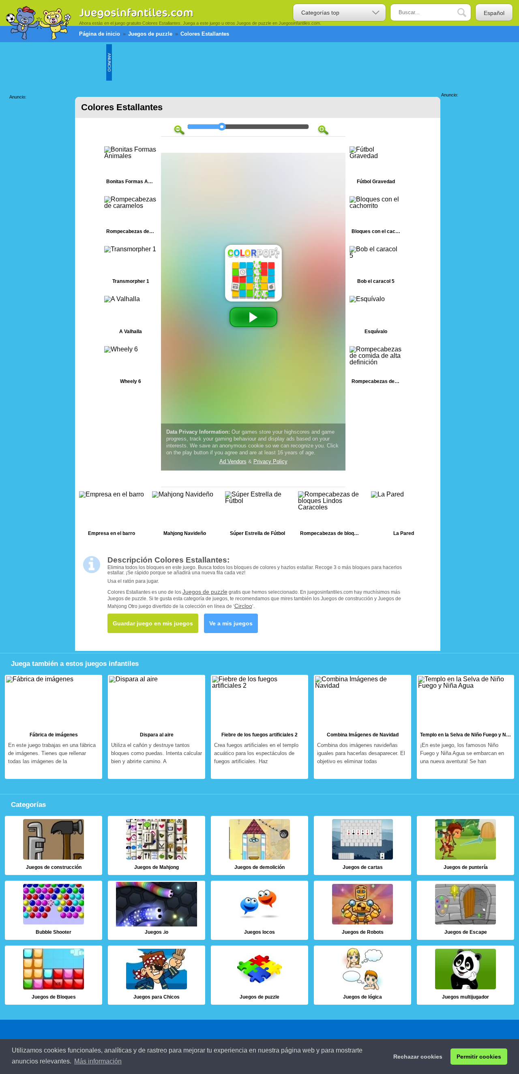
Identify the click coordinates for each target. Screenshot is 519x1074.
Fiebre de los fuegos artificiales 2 (259, 727)
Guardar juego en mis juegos (153, 623)
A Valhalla (130, 317)
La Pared (403, 515)
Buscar (468, 13)
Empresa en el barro (111, 515)
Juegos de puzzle (204, 591)
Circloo (243, 606)
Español (494, 13)
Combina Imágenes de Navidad (362, 727)
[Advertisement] (259, 62)
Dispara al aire (156, 727)
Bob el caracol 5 (375, 267)
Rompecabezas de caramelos (130, 217)
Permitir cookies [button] (479, 1056)
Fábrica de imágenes (53, 727)
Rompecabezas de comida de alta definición (375, 367)
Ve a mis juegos (231, 623)
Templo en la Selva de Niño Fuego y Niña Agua (465, 727)
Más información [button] (98, 1061)
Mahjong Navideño (184, 515)
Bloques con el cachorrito (375, 217)
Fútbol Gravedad (375, 167)
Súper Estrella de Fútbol (257, 515)
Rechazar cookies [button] (417, 1056)
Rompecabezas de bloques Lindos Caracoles (330, 515)
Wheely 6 (130, 367)
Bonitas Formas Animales (130, 167)
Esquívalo (375, 317)
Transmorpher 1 (130, 267)
